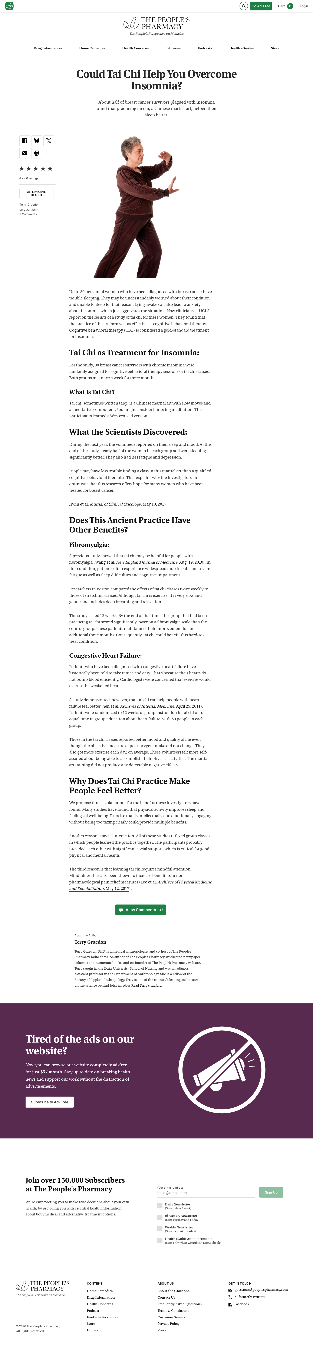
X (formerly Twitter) (249, 1297)
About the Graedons (174, 1291)
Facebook (241, 1304)
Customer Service (171, 1317)
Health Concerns (135, 48)
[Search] (244, 6)
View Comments (144, 909)
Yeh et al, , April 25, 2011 (152, 707)
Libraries (173, 48)
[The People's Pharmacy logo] (156, 24)
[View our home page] (9, 6)
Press (162, 1330)
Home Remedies (92, 48)
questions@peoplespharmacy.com (261, 1290)
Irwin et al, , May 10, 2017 (118, 505)
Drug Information (48, 48)
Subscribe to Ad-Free (49, 1102)
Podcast (93, 1311)
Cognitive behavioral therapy (96, 331)
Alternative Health (36, 193)
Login (304, 6)
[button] (37, 153)
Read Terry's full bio (146, 985)
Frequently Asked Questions (180, 1304)
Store (275, 48)
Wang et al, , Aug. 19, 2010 (149, 563)
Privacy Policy (168, 1324)
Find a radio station (102, 1317)
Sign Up (271, 1192)
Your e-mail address (170, 1187)
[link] (24, 140)
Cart (284, 6)
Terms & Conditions (173, 1311)
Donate (92, 1330)
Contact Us (166, 1297)
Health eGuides (241, 48)
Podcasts (205, 48)
